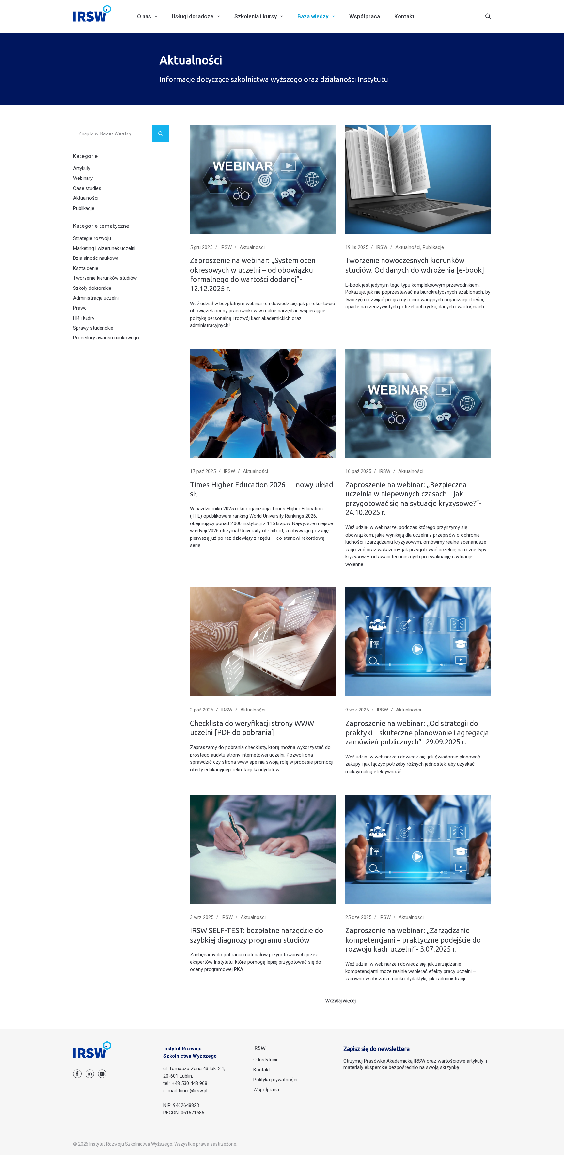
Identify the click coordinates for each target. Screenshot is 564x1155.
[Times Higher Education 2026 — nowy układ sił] (263, 403)
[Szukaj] (488, 16)
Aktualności (252, 247)
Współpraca (364, 16)
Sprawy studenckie (93, 328)
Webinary (83, 178)
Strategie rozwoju (92, 238)
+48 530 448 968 (189, 1083)
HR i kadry (83, 318)
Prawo (80, 308)
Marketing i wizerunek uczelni (104, 248)
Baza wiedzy (312, 16)
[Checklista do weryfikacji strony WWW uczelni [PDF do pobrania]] (263, 641)
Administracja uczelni (96, 298)
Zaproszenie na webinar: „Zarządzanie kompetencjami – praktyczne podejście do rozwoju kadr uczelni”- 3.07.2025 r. (413, 939)
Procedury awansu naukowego (106, 338)
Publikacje (433, 247)
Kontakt (404, 16)
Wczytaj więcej (340, 1000)
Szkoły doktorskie (92, 288)
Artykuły (81, 168)
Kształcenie (85, 268)
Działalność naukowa (95, 258)
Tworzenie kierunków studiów (105, 278)
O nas (144, 16)
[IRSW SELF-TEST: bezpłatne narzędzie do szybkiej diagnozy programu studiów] (263, 849)
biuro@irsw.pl (193, 1091)
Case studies (87, 188)
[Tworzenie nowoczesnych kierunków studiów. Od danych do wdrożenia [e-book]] (418, 179)
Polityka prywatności (275, 1080)
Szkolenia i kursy (255, 16)
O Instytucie (266, 1060)
